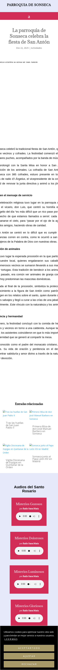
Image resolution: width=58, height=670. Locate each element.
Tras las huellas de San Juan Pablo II (14, 425)
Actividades (36, 48)
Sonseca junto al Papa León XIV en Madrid (42, 459)
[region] (29, 648)
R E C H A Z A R (29, 664)
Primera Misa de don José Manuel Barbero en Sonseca (41, 430)
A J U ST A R (29, 656)
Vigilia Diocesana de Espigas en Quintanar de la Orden (15, 463)
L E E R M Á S (10, 639)
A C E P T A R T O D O (29, 648)
